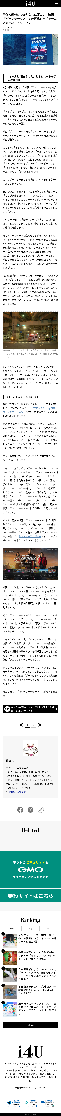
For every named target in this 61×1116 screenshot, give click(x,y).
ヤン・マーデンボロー (30, 536)
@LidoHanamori (18, 791)
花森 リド (6, 30)
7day (30, 928)
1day (12, 928)
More (30, 1025)
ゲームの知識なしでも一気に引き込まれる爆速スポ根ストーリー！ (32, 709)
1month (49, 928)
